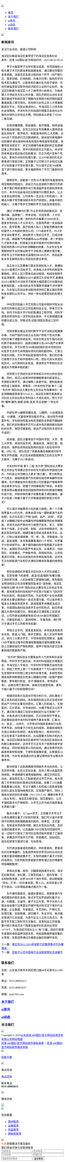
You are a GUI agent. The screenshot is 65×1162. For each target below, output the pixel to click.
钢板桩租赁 (14, 1133)
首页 (10, 12)
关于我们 (13, 16)
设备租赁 (13, 1125)
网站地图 (17, 1039)
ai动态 (11, 24)
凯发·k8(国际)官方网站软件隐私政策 (22, 1043)
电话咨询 (6, 1076)
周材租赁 (13, 1121)
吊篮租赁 (13, 1129)
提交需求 (38, 1158)
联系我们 (13, 28)
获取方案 (6, 1057)
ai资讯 (11, 20)
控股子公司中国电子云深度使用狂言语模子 (37, 952)
